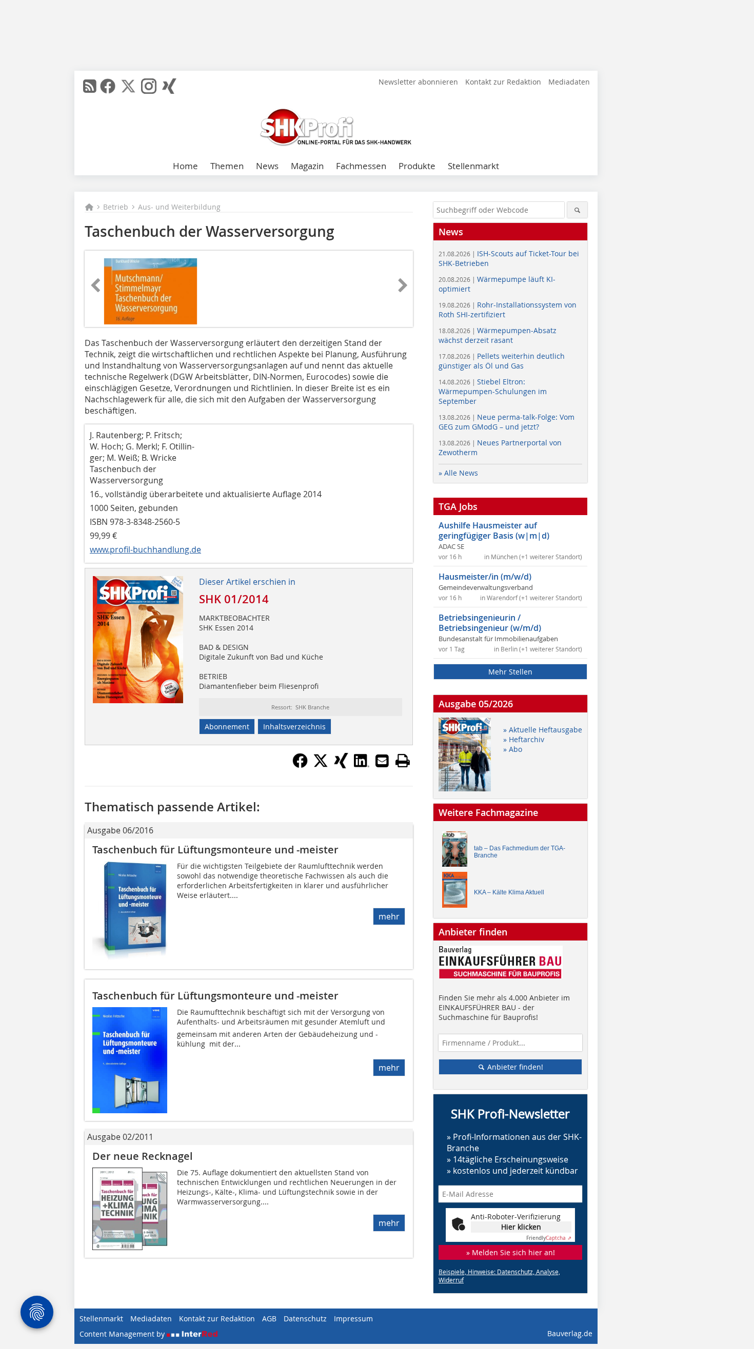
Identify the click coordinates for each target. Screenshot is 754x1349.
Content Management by (123, 1334)
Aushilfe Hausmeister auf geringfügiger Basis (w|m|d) (494, 530)
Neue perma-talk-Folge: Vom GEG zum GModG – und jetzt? (506, 422)
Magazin (307, 166)
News (267, 166)
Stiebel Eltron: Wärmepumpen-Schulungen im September (493, 391)
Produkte (417, 166)
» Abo (512, 749)
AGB (269, 1318)
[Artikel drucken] (402, 760)
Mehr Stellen (510, 672)
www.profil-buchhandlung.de (145, 549)
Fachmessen (361, 166)
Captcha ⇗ (548, 1238)
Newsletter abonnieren (418, 82)
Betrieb (115, 207)
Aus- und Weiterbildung (179, 207)
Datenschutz (305, 1318)
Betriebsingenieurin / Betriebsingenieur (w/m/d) (490, 622)
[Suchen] (577, 210)
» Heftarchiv (523, 739)
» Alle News (458, 473)
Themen (227, 166)
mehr (389, 916)
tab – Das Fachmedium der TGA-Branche (519, 852)
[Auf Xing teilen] (341, 765)
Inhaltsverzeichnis (294, 726)
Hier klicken (521, 1227)
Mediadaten (569, 82)
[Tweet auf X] (320, 765)
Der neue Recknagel (142, 1156)
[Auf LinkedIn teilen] (361, 765)
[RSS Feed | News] (89, 86)
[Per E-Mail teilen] (382, 760)
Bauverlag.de (569, 1333)
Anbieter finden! (514, 1067)
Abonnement (227, 726)
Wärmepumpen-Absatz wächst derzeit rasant (498, 335)
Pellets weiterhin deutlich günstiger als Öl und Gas (502, 361)
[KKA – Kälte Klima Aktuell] (457, 892)
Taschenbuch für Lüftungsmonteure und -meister (215, 849)
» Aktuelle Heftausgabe (542, 729)
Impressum (353, 1318)
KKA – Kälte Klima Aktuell (509, 892)
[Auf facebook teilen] (300, 765)
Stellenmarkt (473, 166)
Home (185, 166)
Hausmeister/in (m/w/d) (485, 576)
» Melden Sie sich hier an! (510, 1252)
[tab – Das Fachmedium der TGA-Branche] (457, 851)
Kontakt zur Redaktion (503, 82)
